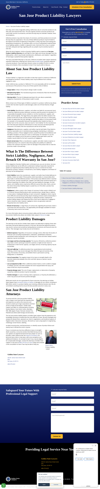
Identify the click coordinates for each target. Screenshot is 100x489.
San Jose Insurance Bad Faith (71, 160)
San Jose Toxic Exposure (69, 140)
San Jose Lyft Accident (69, 143)
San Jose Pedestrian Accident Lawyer (73, 137)
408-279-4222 (11, 364)
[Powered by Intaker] (88, 486)
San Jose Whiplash (68, 126)
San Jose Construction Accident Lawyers (74, 123)
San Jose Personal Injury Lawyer (72, 114)
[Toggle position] (93, 445)
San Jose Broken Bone (69, 148)
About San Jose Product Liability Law (72, 178)
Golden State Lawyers (49, 459)
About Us (45, 7)
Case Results (54, 7)
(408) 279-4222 (90, 2)
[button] (42, 7)
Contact (65, 7)
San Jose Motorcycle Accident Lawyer (73, 111)
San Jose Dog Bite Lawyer (70, 117)
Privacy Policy (31, 487)
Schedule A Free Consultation (82, 7)
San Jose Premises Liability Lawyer (72, 134)
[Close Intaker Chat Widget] (95, 445)
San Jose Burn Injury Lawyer (71, 151)
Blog (60, 7)
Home (7, 26)
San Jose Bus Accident (69, 120)
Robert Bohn (49, 345)
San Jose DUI (66, 163)
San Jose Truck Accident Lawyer (72, 131)
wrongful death (39, 61)
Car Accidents (66, 479)
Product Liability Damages (69, 185)
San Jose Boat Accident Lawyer (71, 146)
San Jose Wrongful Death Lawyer (72, 128)
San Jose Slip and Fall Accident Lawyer (73, 108)
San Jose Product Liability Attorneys (72, 188)
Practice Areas (36, 7)
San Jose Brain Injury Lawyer (71, 154)
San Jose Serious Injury (69, 157)
